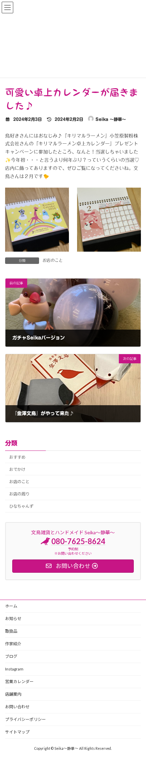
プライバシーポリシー (25, 719)
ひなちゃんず (21, 506)
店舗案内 (13, 694)
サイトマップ (17, 731)
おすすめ (17, 457)
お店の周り (19, 493)
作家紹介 (13, 643)
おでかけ (17, 469)
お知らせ (13, 618)
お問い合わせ (17, 706)
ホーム (11, 605)
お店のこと (52, 260)
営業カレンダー (19, 681)
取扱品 (11, 631)
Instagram (14, 668)
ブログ (11, 656)
